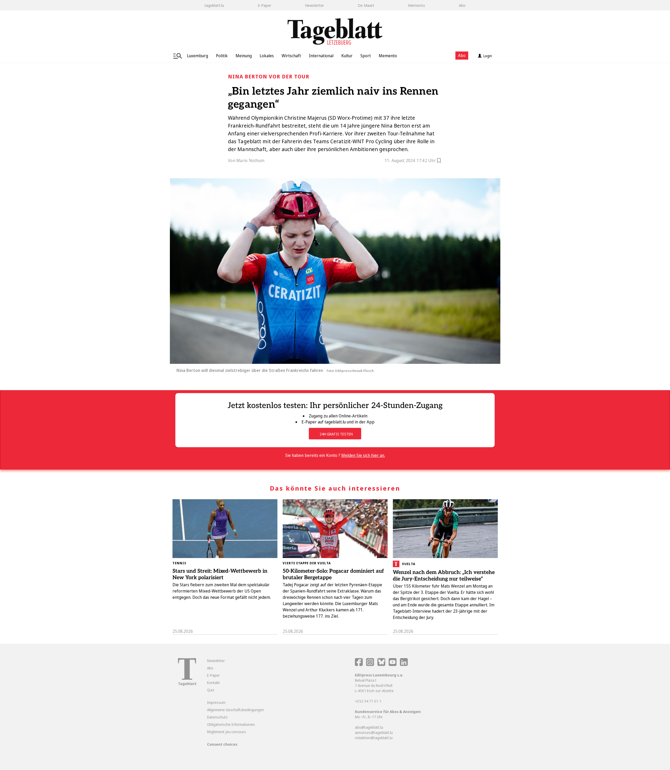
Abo (462, 5)
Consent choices (222, 744)
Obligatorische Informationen (231, 724)
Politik (222, 56)
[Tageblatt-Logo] (187, 678)
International (321, 56)
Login (487, 55)
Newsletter (314, 5)
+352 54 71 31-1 (368, 701)
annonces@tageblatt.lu (374, 732)
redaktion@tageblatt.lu (374, 737)
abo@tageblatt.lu (369, 727)
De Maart (366, 5)
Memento (416, 5)
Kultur (347, 56)
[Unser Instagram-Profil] (370, 664)
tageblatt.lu (214, 5)
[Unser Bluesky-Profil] (381, 664)
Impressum (216, 702)
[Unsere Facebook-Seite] (359, 664)
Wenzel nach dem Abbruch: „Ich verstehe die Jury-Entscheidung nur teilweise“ (444, 575)
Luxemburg (197, 56)
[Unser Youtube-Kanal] (393, 664)
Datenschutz (217, 717)
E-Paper (264, 5)
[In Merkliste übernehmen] (439, 161)
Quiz (210, 689)
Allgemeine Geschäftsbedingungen (235, 709)
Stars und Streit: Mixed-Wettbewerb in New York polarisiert (219, 574)
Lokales (267, 56)
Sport (365, 56)
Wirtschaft (291, 56)
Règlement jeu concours (226, 731)
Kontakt (213, 682)
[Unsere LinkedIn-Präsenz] (404, 664)
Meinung (244, 56)
